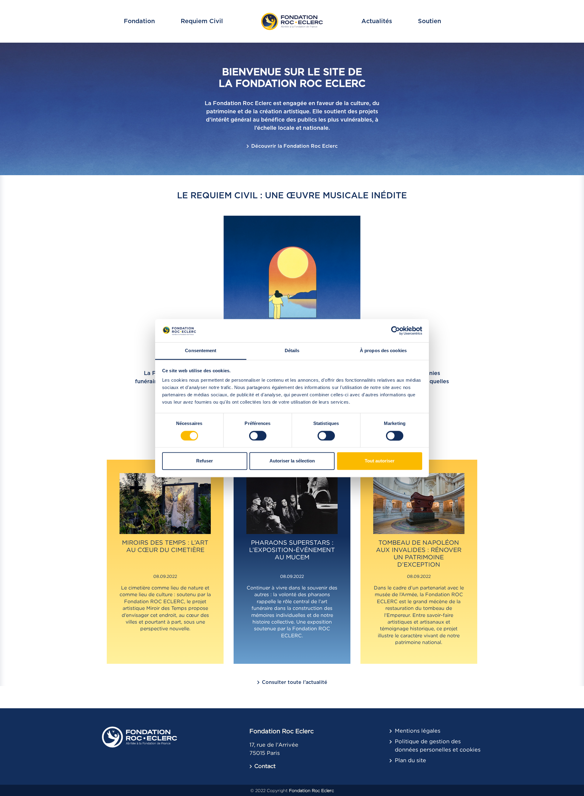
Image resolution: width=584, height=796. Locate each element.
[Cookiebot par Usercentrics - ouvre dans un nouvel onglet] (395, 330)
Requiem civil (202, 21)
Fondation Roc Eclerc (311, 790)
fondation (139, 21)
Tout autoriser (380, 461)
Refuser (204, 461)
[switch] (257, 435)
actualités (376, 21)
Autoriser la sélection (292, 461)
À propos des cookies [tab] (383, 350)
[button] (262, 766)
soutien (429, 21)
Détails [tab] (292, 350)
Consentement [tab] (200, 350)
